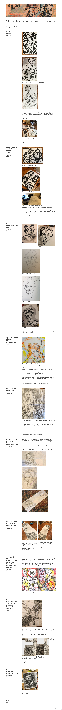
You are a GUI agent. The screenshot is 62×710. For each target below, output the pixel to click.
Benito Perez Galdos (27, 331)
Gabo (46, 331)
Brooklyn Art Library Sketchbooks (29, 383)
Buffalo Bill (36, 383)
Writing (50, 21)
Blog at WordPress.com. (52, 706)
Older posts (24, 696)
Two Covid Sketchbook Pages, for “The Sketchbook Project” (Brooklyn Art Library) (11, 562)
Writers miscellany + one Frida (12, 225)
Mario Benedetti (30, 332)
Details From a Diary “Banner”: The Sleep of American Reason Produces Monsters (12, 604)
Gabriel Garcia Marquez (51, 331)
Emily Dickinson (39, 331)
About (47, 21)
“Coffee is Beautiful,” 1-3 (11, 32)
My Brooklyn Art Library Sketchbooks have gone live (12, 340)
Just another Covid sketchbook (43, 377)
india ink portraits (33, 142)
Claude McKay (32, 434)
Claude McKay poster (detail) (11, 389)
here (35, 138)
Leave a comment (8, 38)
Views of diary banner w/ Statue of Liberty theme (12, 523)
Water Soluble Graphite (38, 434)
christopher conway (27, 142)
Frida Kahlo (43, 331)
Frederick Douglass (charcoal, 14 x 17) (12, 671)
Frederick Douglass (27, 693)
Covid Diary (46, 383)
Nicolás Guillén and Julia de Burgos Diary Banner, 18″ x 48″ (12, 442)
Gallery (54, 21)
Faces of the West (43, 369)
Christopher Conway (18, 21)
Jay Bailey (43, 112)
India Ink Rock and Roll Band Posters (11, 148)
